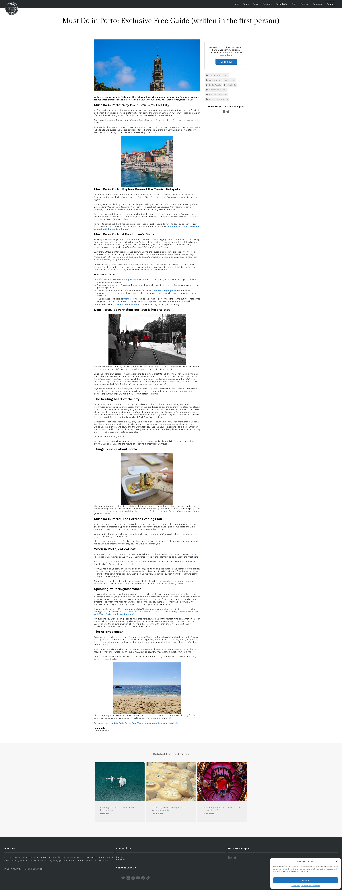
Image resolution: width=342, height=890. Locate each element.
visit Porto (231, 85)
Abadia (188, 561)
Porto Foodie (215, 85)
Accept (305, 880)
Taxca (193, 554)
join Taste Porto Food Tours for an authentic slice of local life (146, 723)
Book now (226, 61)
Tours (246, 4)
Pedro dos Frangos (122, 279)
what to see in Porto (218, 99)
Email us (120, 859)
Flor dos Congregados (164, 290)
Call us (119, 857)
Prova (146, 609)
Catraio (127, 299)
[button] (336, 861)
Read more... (106, 813)
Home (236, 4)
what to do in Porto (218, 90)
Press (255, 4)
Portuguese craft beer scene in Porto (163, 301)
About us (267, 4)
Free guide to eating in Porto (222, 80)
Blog (294, 4)
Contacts (317, 4)
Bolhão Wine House (127, 304)
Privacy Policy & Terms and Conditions (306, 886)
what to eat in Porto (218, 95)
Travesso (125, 285)
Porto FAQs (281, 4)
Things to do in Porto (218, 75)
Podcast (304, 4)
